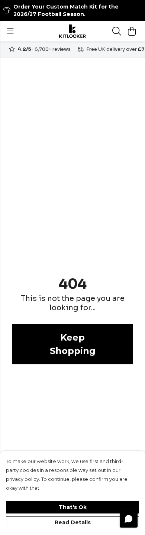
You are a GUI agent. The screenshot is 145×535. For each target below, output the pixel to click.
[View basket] (131, 31)
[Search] (116, 31)
